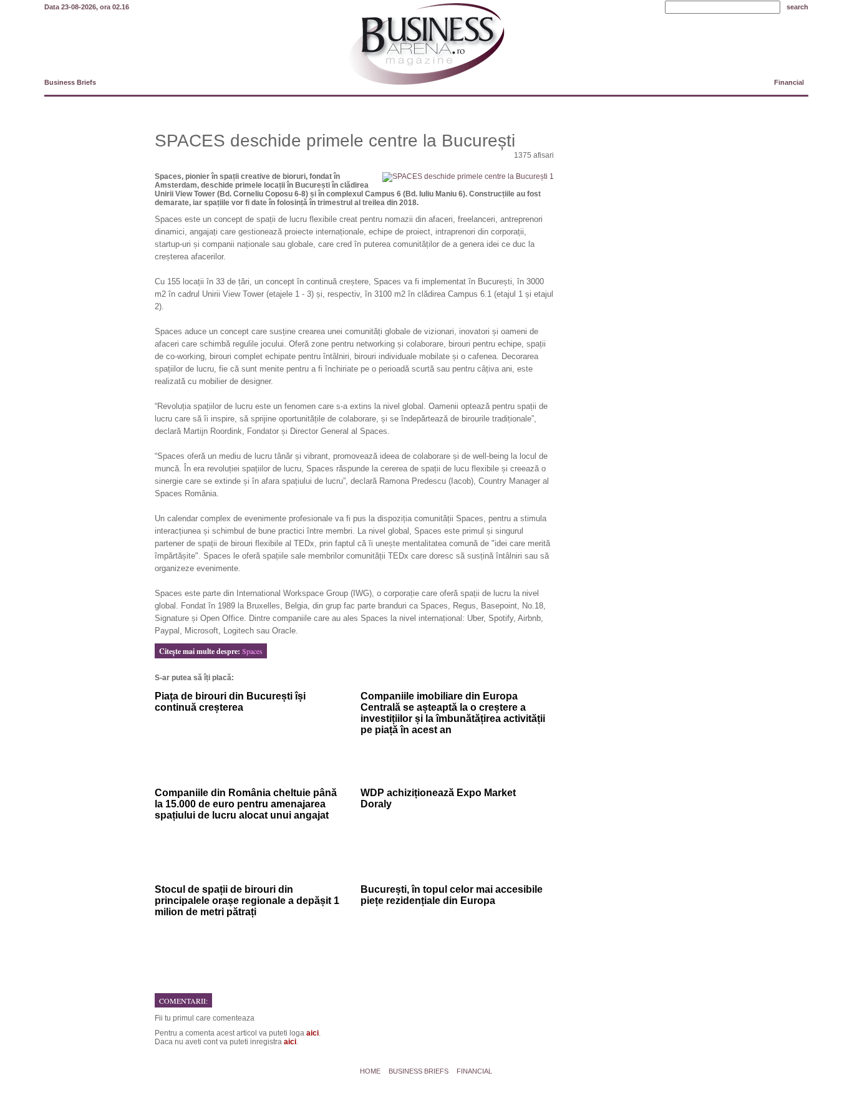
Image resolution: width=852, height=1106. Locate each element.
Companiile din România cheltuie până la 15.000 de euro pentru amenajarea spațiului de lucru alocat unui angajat (246, 803)
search (797, 7)
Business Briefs (70, 82)
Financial (789, 82)
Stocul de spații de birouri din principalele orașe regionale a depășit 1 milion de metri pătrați (247, 900)
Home (370, 1071)
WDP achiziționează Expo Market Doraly (438, 798)
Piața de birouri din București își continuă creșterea (230, 702)
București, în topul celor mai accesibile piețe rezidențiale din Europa (452, 895)
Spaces (252, 651)
